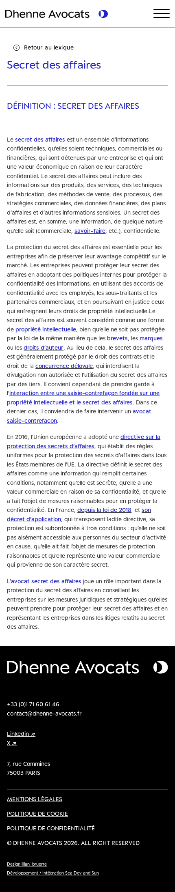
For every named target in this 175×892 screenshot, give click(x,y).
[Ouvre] (161, 14)
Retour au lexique (49, 47)
